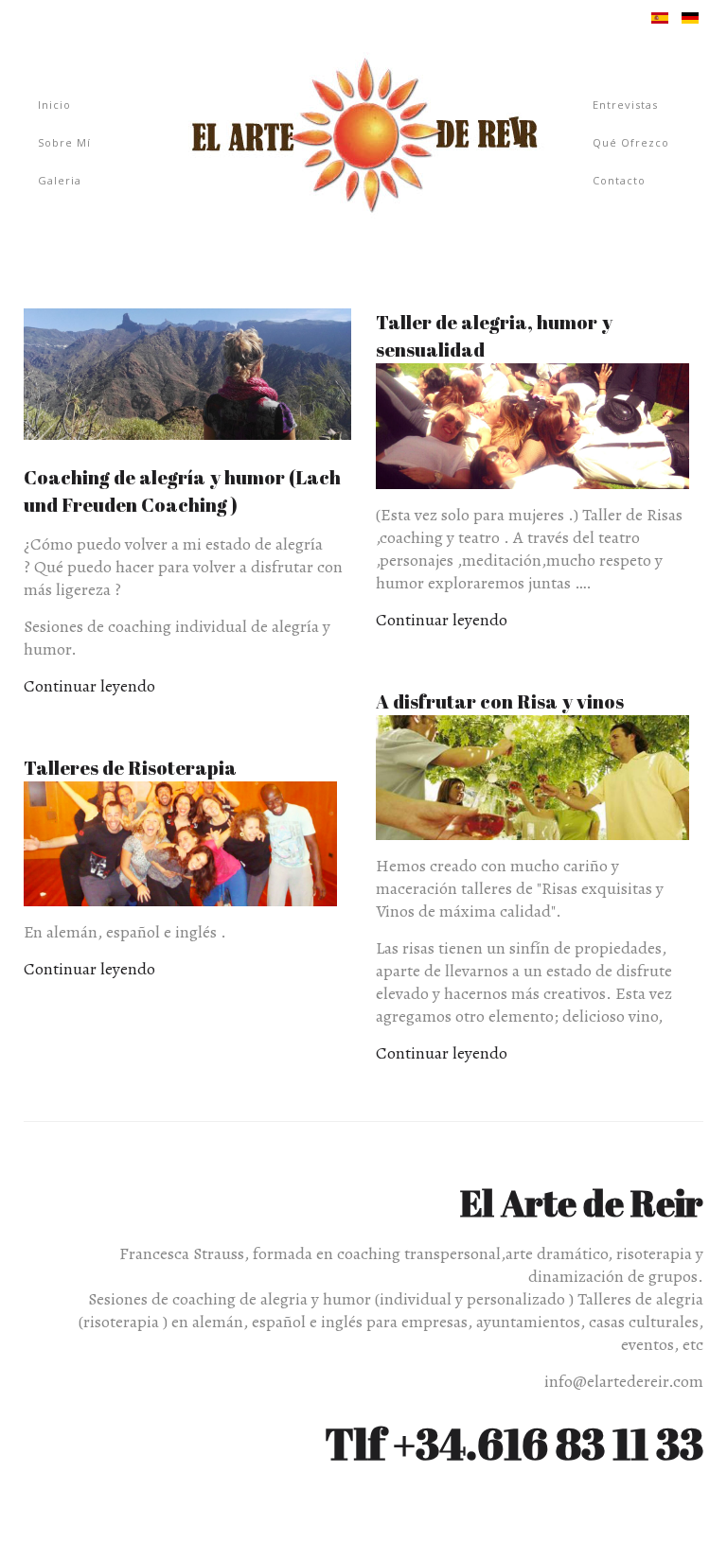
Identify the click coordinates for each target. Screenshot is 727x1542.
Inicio (54, 104)
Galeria (59, 180)
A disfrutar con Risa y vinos (500, 701)
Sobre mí (64, 142)
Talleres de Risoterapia (130, 767)
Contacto (619, 180)
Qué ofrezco (631, 142)
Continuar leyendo (89, 686)
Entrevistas (625, 104)
